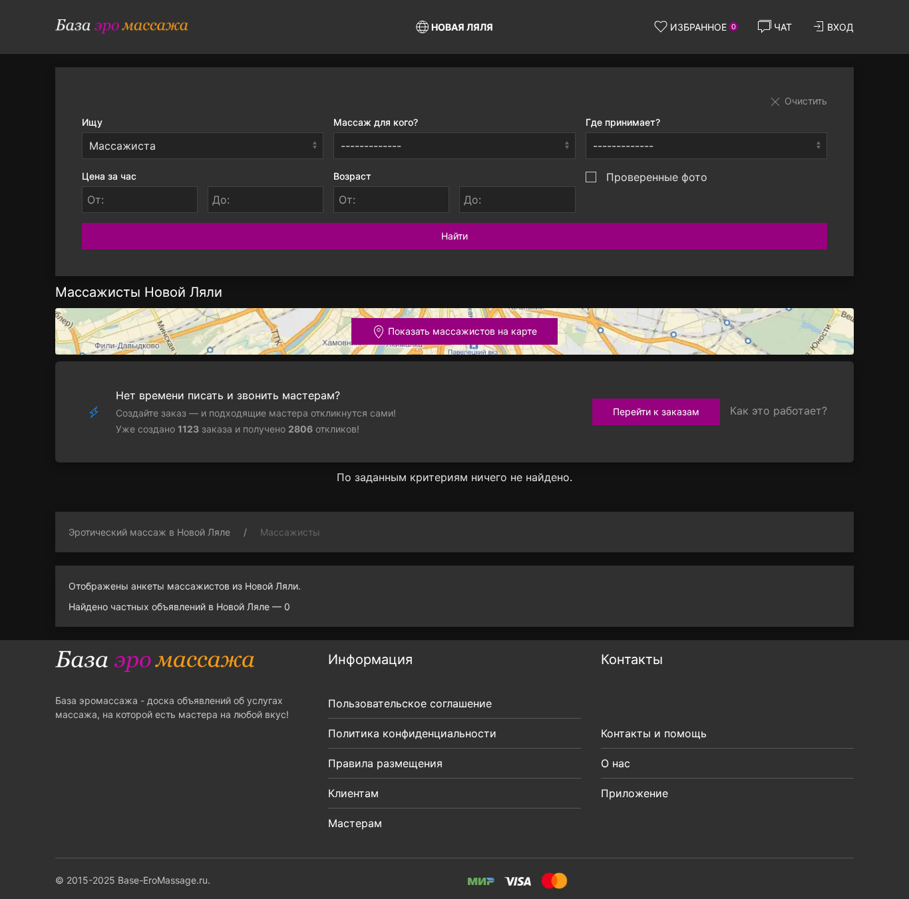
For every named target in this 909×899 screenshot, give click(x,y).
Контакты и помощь (654, 733)
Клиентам (353, 793)
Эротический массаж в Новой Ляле (149, 532)
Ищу (92, 122)
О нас (615, 763)
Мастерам (355, 823)
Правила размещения (385, 763)
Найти (454, 236)
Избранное (703, 27)
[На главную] (121, 26)
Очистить (804, 100)
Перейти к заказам (656, 411)
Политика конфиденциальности (412, 733)
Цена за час (109, 176)
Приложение (634, 793)
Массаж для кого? (375, 122)
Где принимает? (623, 122)
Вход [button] (840, 27)
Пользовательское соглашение (410, 703)
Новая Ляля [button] (462, 27)
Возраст (352, 176)
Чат (783, 27)
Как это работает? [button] (778, 410)
